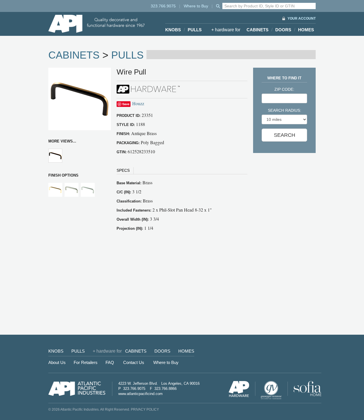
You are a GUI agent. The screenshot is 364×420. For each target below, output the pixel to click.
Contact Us (133, 362)
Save (125, 104)
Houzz (138, 103)
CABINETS (257, 29)
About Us (57, 362)
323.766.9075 (163, 6)
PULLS (195, 29)
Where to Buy (196, 6)
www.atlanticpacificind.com (140, 394)
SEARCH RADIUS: (284, 110)
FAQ (110, 362)
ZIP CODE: (284, 89)
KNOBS (173, 29)
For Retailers (86, 362)
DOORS (283, 29)
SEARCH (284, 135)
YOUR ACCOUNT (302, 18)
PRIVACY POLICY (145, 409)
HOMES (306, 29)
